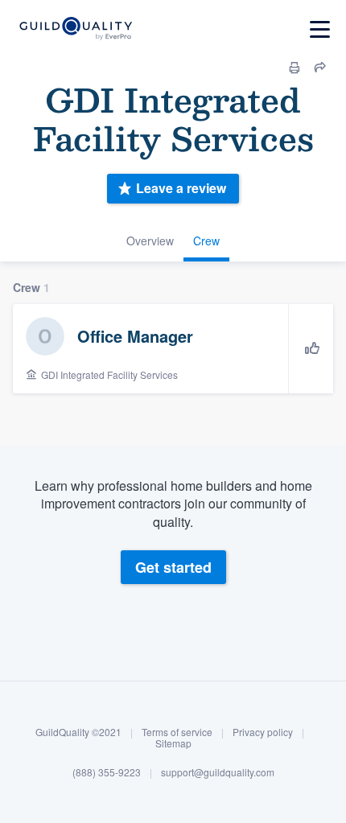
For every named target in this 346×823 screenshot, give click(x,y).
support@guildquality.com (217, 772)
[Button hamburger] (320, 29)
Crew (206, 240)
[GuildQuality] (75, 29)
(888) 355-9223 (106, 772)
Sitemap (173, 743)
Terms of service (177, 732)
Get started (173, 567)
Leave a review (181, 188)
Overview (150, 240)
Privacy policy (263, 732)
